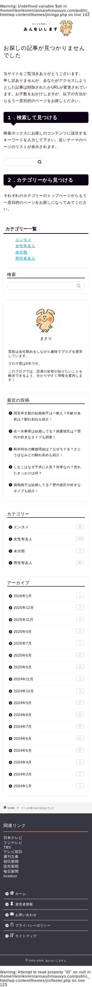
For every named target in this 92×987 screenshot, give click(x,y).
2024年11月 (47, 679)
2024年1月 (47, 786)
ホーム (20, 894)
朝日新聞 (11, 861)
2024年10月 (47, 691)
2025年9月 (47, 632)
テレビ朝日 (13, 852)
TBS (7, 847)
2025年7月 (47, 643)
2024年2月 (47, 774)
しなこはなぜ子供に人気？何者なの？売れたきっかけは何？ (47, 470)
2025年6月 (47, 655)
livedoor (10, 876)
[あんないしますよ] (46, 34)
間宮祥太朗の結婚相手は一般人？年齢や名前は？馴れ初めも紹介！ (47, 416)
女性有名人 (25, 246)
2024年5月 (47, 750)
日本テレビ (13, 838)
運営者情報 (24, 904)
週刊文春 (11, 856)
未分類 (21, 252)
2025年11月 (47, 620)
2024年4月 (47, 762)
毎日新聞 (11, 871)
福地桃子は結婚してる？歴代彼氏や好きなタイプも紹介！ (47, 488)
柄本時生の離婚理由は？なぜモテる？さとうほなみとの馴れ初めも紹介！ (47, 452)
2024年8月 (47, 715)
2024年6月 (47, 738)
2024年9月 (47, 703)
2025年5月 (47, 667)
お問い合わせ (26, 915)
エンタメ (23, 240)
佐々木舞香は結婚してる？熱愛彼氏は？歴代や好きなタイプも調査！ (47, 434)
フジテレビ (13, 843)
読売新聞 (11, 866)
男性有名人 (25, 258)
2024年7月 (47, 726)
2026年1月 (47, 596)
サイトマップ (26, 936)
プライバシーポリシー (33, 925)
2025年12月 (47, 608)
